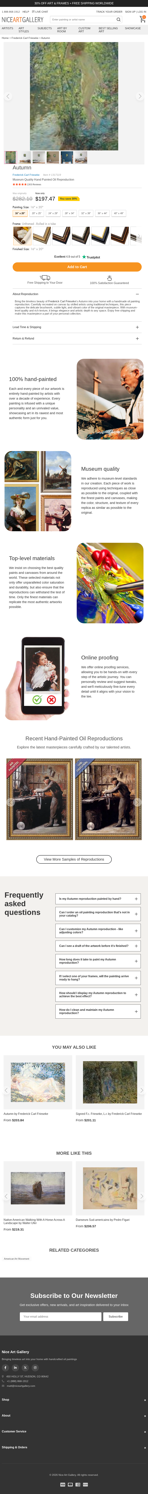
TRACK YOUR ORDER (109, 11)
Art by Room (62, 30)
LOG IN (142, 11)
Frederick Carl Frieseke (25, 37)
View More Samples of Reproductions (74, 859)
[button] (8, 96)
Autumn (45, 37)
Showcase (133, 28)
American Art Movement (16, 1258)
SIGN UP (130, 11)
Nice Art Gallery (26, 20)
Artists (7, 28)
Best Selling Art (108, 30)
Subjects (45, 28)
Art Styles (24, 30)
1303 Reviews (34, 184)
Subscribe (116, 1316)
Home (5, 37)
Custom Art (84, 30)
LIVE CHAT (41, 11)
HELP (26, 11)
